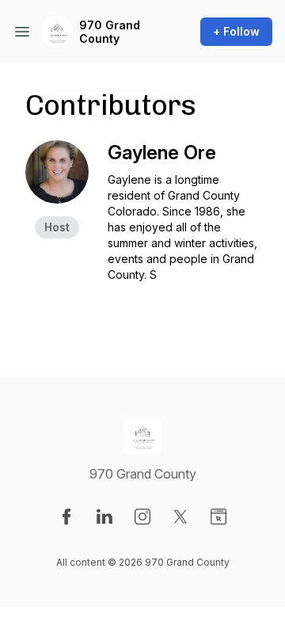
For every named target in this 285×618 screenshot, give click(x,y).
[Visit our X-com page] (180, 517)
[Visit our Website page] (218, 517)
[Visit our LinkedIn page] (104, 517)
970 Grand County (109, 32)
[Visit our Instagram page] (142, 517)
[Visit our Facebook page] (66, 517)
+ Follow (236, 31)
